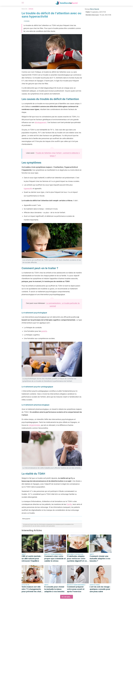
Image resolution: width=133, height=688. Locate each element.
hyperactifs (28, 188)
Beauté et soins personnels (53, 554)
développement (40, 122)
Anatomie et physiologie (75, 554)
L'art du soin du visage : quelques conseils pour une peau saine (100, 589)
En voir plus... (66, 597)
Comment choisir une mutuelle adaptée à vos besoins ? (100, 558)
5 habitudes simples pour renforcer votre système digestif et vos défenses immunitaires (77, 558)
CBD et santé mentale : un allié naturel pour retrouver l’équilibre (32, 558)
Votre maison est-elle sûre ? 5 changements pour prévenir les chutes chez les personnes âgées (32, 589)
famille (69, 504)
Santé (24, 554)
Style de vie (25, 584)
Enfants (31, 9)
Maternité (24, 9)
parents (44, 331)
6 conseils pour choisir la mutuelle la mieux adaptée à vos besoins (54, 589)
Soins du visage (95, 584)
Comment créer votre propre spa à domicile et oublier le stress (55, 558)
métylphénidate (34, 425)
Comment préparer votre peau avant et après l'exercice (75, 589)
